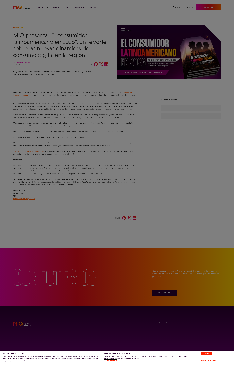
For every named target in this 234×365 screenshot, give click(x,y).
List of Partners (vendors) (110, 360)
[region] (117, 358)
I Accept (206, 353)
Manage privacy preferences (208, 360)
